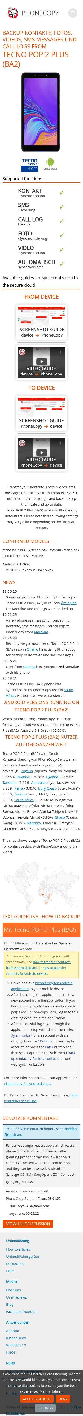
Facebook (13, 1311)
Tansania (9, 782)
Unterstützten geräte (22, 1256)
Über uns (13, 1290)
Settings (45, 1408)
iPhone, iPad (16, 1338)
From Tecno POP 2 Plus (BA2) (41, 322)
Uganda (29, 666)
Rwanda (22, 776)
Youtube (29, 1311)
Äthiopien (69, 602)
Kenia (18, 788)
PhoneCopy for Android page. (27, 1083)
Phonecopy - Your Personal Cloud (33, 13)
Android (12, 1330)
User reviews (16, 1297)
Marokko (41, 631)
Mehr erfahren (51, 1391)
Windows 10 (16, 1345)
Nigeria (27, 770)
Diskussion (15, 1263)
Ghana (32, 649)
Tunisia (19, 794)
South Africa (24, 799)
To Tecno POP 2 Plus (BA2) (41, 413)
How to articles (18, 1249)
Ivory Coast (47, 788)
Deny (63, 1399)
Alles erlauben (37, 1399)
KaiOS (11, 1352)
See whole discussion (28, 1223)
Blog (9, 1304)
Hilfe (10, 1270)
